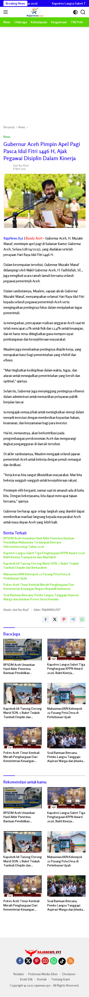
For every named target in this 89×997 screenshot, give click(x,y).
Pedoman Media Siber (43, 974)
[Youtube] (45, 961)
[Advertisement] (44, 73)
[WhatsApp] (53, 961)
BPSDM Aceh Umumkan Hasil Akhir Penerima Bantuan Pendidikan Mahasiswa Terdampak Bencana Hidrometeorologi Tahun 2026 (38, 542)
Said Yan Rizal (21, 165)
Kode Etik (26, 979)
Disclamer (69, 974)
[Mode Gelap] (75, 12)
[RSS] (70, 961)
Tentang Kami (60, 979)
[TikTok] (62, 961)
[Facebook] (20, 961)
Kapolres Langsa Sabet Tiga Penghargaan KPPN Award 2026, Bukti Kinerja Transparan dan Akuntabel (44, 555)
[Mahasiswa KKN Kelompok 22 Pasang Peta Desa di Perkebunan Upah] (66, 693)
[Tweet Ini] (54, 619)
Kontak (42, 979)
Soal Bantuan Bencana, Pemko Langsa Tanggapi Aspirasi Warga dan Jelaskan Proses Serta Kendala (41, 597)
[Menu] (6, 12)
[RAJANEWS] (29, 12)
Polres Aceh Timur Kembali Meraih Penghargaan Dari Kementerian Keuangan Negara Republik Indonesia (38, 587)
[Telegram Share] (73, 619)
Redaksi (18, 974)
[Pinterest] (36, 961)
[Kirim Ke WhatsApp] (82, 619)
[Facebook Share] (45, 619)
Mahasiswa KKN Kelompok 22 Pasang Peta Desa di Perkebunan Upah (36, 576)
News (6, 137)
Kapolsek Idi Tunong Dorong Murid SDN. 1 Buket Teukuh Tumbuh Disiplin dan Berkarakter (41, 565)
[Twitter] (28, 961)
